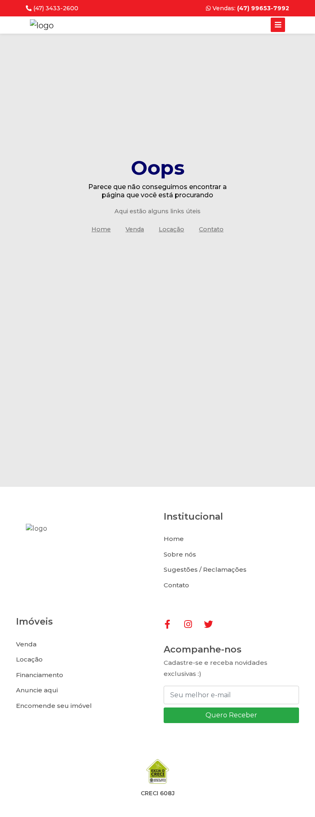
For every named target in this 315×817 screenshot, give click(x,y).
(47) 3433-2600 (55, 8)
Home (101, 229)
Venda (135, 229)
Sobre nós (180, 554)
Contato (211, 229)
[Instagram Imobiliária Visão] (192, 624)
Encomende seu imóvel (54, 706)
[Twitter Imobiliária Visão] (212, 624)
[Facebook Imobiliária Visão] (172, 624)
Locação (171, 229)
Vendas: (250, 8)
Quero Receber (231, 715)
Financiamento (39, 675)
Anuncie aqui (37, 690)
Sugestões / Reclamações (205, 569)
